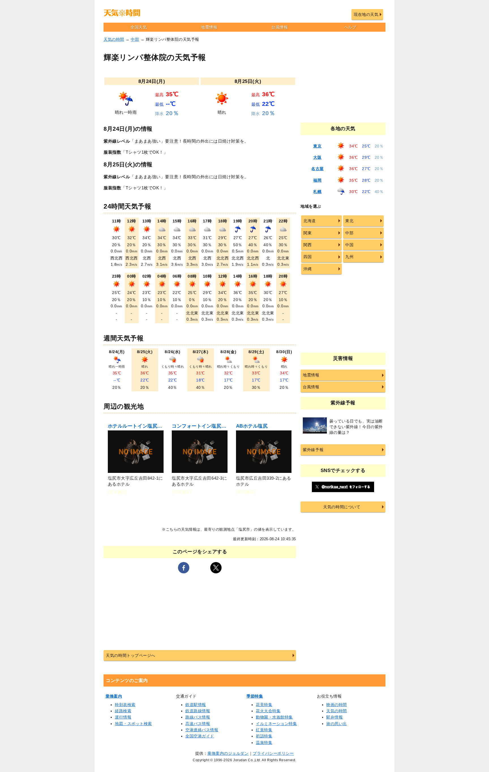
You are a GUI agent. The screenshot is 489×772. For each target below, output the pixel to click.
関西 (307, 245)
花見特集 (264, 704)
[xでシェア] (216, 567)
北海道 (309, 220)
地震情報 (209, 27)
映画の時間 (336, 704)
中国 (349, 245)
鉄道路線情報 (197, 711)
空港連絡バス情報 (201, 730)
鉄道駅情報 (195, 704)
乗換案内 (114, 696)
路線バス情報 (197, 717)
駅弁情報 (334, 717)
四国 (307, 256)
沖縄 (307, 269)
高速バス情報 (197, 723)
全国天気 (138, 27)
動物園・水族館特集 (274, 717)
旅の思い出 (336, 723)
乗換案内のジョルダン (227, 753)
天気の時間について (341, 507)
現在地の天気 (366, 14)
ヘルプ (350, 27)
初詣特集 (264, 736)
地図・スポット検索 (133, 723)
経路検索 (123, 711)
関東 (307, 233)
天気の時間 (114, 39)
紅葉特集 (264, 730)
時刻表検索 (125, 704)
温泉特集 (264, 742)
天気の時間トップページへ (130, 655)
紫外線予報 (313, 449)
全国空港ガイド (199, 736)
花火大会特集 (268, 711)
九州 (349, 256)
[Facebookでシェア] (183, 567)
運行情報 (123, 717)
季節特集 (254, 696)
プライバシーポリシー (273, 753)
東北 (349, 220)
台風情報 (279, 27)
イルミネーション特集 (276, 723)
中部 (135, 39)
